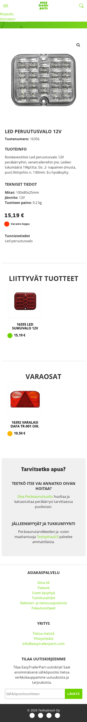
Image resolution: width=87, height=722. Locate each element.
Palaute (44, 587)
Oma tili (43, 582)
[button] (78, 45)
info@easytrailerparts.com (43, 643)
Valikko (5, 5)
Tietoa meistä (43, 633)
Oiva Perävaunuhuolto (35, 496)
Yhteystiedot (44, 638)
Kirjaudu (7, 14)
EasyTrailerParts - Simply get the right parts (43, 5)
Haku (81, 5)
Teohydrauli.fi (47, 536)
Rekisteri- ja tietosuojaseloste (43, 603)
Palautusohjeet (43, 608)
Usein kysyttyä (43, 593)
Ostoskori (7, 19)
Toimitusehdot (43, 598)
